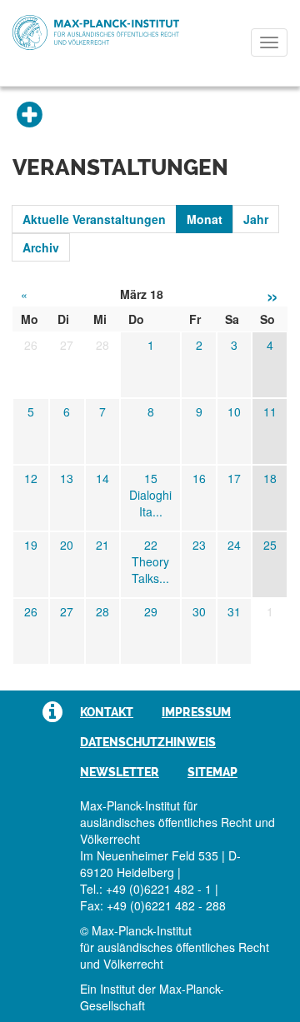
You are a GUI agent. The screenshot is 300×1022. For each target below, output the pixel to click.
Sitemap (213, 772)
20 (66, 544)
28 (102, 611)
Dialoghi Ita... (150, 503)
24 (234, 544)
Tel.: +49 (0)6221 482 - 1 (146, 888)
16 (199, 478)
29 (151, 611)
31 (234, 611)
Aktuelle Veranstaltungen (94, 219)
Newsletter (119, 772)
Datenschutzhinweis (148, 742)
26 (31, 611)
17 (234, 478)
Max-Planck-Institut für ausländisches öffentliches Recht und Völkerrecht (95, 32)
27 (66, 611)
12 (31, 478)
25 (270, 544)
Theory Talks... (150, 569)
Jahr (255, 219)
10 (234, 411)
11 (270, 411)
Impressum (196, 712)
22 (151, 544)
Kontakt (106, 712)
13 (66, 478)
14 (102, 478)
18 (270, 478)
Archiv (40, 247)
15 (151, 478)
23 (199, 544)
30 (199, 611)
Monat (204, 219)
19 (31, 544)
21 (102, 544)
